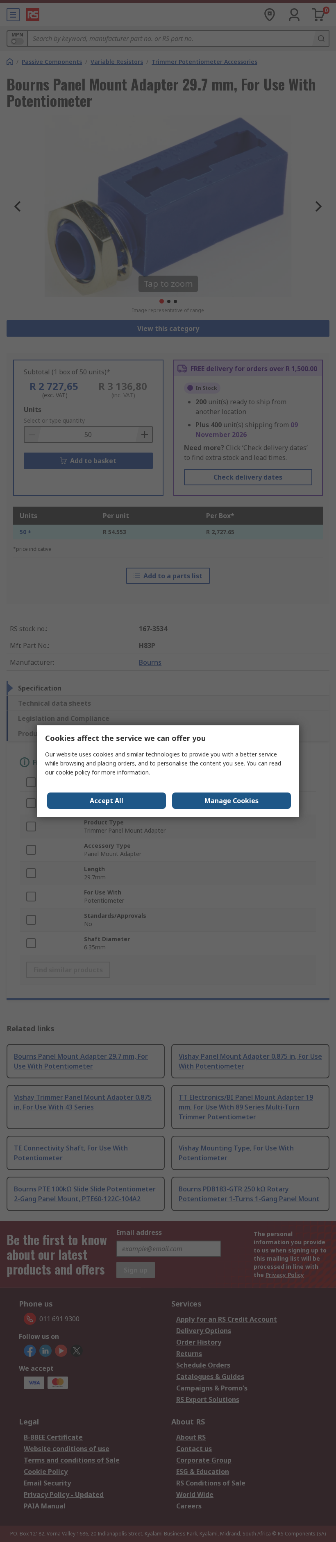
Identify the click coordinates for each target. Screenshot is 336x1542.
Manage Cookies (231, 800)
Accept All (106, 800)
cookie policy (73, 772)
